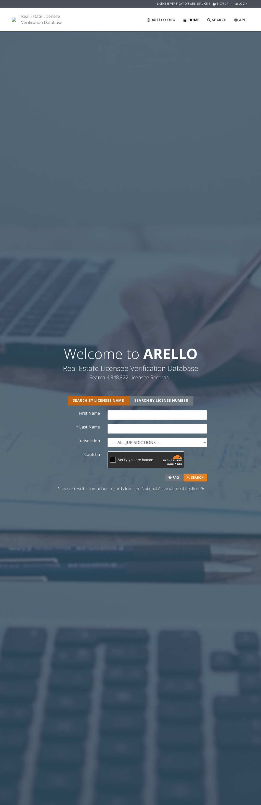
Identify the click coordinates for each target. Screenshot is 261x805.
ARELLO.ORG (162, 19)
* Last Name (88, 427)
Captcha (92, 454)
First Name (89, 413)
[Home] (14, 19)
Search (219, 19)
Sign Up (222, 3)
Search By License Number (161, 400)
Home (193, 19)
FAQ (175, 477)
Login (242, 3)
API (241, 19)
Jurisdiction (89, 441)
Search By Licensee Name (98, 400)
